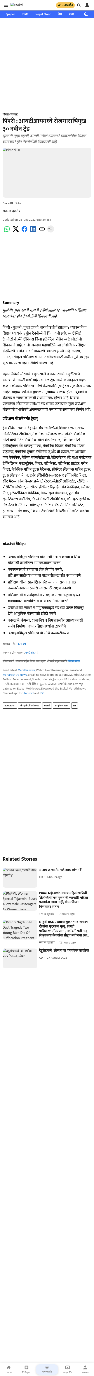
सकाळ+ (85, 1372)
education (10, 705)
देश (60, 14)
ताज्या (25, 14)
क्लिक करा (74, 661)
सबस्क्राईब (67, 5)
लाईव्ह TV (67, 1372)
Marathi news (26, 670)
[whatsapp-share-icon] (6, 231)
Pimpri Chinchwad (29, 705)
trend (47, 705)
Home (9, 1372)
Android (28, 693)
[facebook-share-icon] (24, 231)
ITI (74, 705)
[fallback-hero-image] (20, 878)
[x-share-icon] (15, 231)
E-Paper (26, 1372)
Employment (61, 705)
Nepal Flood (43, 14)
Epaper (10, 14)
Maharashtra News (15, 674)
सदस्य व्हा (20, 643)
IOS (42, 693)
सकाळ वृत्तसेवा (12, 211)
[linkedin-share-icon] (33, 231)
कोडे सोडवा (31, 652)
